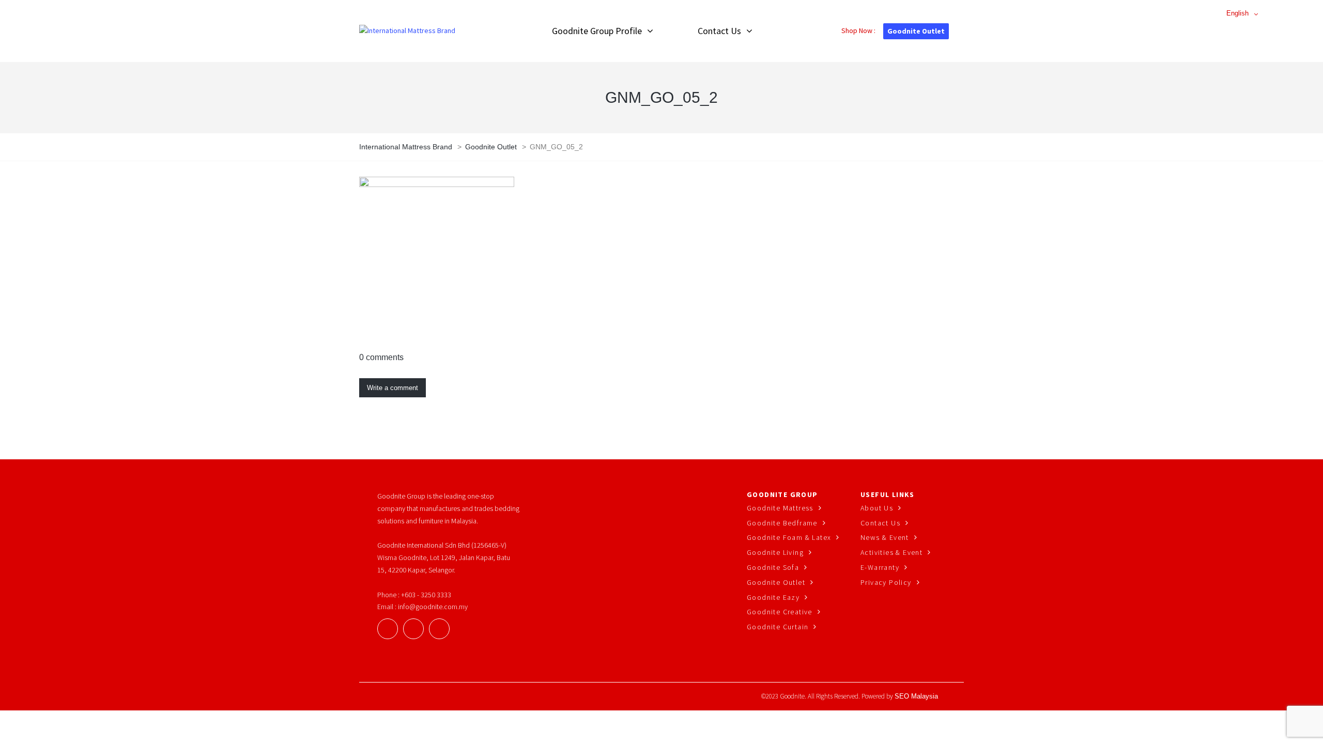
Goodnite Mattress (780, 508)
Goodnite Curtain (777, 626)
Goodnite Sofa (773, 567)
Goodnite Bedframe (782, 523)
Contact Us (880, 523)
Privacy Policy (886, 582)
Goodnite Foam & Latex (789, 537)
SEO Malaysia (916, 696)
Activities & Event (891, 552)
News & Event (884, 537)
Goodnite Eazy (773, 597)
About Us (876, 508)
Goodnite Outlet (916, 31)
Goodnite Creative (779, 611)
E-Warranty (879, 567)
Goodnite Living (775, 552)
